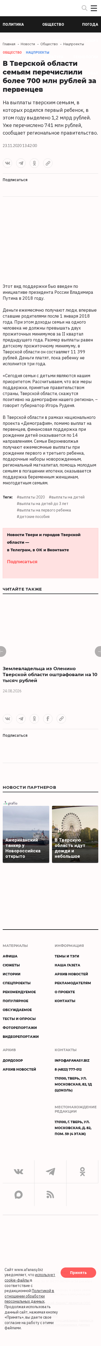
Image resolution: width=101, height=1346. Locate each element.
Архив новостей (71, 974)
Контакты (65, 1001)
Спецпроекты (17, 983)
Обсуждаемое (17, 1010)
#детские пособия (33, 516)
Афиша (10, 956)
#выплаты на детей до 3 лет (42, 503)
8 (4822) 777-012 (68, 1069)
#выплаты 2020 (31, 497)
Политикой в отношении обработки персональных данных (29, 1296)
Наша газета (67, 965)
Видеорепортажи (21, 1036)
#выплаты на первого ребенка (44, 510)
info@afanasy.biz (72, 1060)
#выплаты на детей (67, 497)
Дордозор (13, 1060)
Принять (78, 1272)
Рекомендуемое (19, 992)
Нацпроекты (37, 52)
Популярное (15, 1001)
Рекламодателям (73, 983)
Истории (11, 974)
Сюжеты (11, 965)
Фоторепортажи (20, 1027)
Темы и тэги (67, 956)
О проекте (65, 992)
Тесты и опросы (19, 1018)
